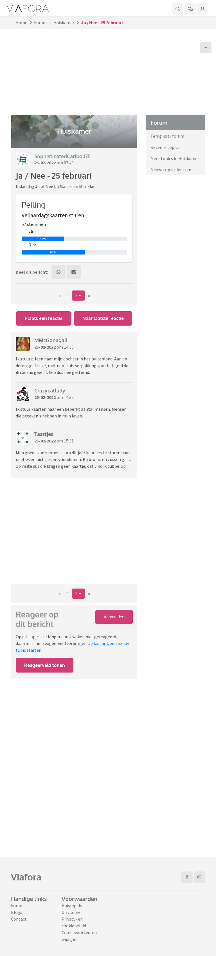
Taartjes (43, 434)
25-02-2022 (45, 162)
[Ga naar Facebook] (187, 877)
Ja (30, 231)
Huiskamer (63, 22)
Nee (32, 244)
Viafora (26, 877)
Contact (19, 919)
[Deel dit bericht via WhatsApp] (58, 272)
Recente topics (164, 147)
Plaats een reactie (43, 318)
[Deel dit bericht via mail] (74, 272)
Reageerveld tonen (44, 665)
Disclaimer (72, 912)
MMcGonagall (51, 340)
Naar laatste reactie (103, 318)
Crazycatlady (49, 390)
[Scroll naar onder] (206, 47)
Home (21, 22)
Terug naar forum (167, 136)
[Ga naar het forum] (190, 9)
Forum (40, 22)
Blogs (16, 912)
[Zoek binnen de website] (177, 9)
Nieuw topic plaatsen (170, 169)
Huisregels (72, 905)
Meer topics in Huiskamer (174, 158)
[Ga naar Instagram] (199, 877)
